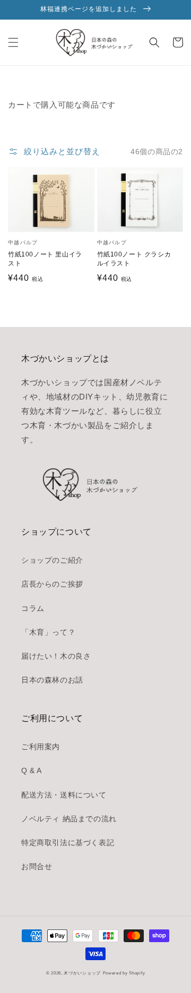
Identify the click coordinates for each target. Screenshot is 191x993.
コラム (33, 608)
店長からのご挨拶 (52, 584)
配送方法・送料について (64, 795)
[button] (13, 42)
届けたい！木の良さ (56, 656)
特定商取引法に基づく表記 (67, 842)
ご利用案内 (40, 746)
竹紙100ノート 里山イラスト (45, 259)
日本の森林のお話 (52, 680)
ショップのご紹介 (52, 560)
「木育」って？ (48, 632)
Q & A (31, 770)
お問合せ (36, 866)
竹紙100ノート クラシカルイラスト (134, 259)
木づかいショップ (82, 973)
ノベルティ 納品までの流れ (69, 818)
